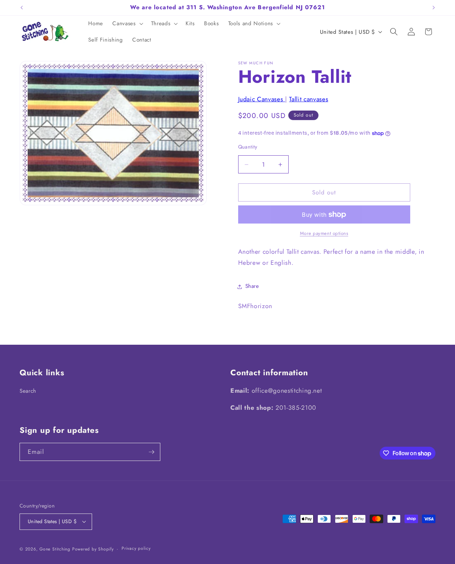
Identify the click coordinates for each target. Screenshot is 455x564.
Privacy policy (136, 548)
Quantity (247, 146)
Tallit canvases (308, 99)
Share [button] (252, 286)
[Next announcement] (433, 7)
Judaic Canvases (261, 99)
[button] (127, 24)
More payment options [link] (324, 233)
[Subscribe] (151, 452)
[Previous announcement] (22, 7)
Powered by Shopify (93, 549)
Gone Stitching (54, 549)
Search (28, 391)
